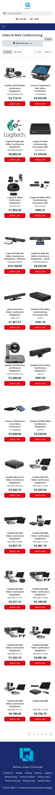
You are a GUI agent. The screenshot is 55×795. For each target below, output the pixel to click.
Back (48, 39)
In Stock (7, 52)
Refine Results (22, 43)
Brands (19, 773)
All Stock (18, 52)
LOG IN (22, 19)
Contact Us (8, 773)
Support (48, 773)
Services (38, 773)
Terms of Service (27, 776)
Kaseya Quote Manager (41, 787)
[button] (33, 734)
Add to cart (15, 103)
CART (36, 19)
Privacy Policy (44, 776)
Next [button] (47, 52)
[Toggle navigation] (3, 26)
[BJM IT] (27, 5)
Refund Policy (11, 776)
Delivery (28, 773)
